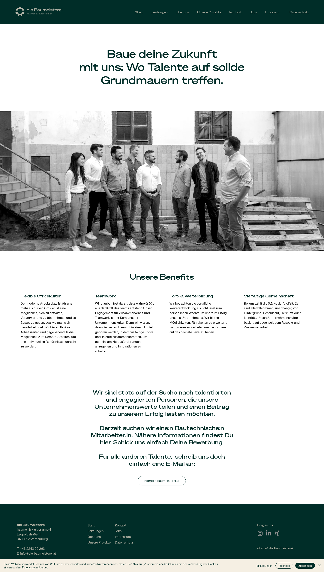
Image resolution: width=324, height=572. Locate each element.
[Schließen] (319, 565)
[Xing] (277, 533)
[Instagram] (260, 533)
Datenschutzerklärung (35, 567)
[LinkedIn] (268, 533)
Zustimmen (305, 566)
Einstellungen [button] (264, 566)
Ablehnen (284, 566)
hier (105, 442)
